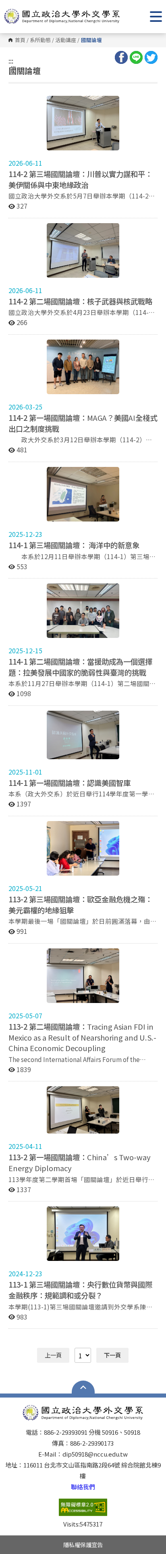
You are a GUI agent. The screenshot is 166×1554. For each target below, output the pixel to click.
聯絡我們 (83, 1486)
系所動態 (40, 40)
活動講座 (65, 40)
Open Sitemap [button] (83, 1387)
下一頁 (112, 1355)
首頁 (20, 40)
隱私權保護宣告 (83, 1544)
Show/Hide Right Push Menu (156, 16)
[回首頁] (62, 16)
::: (10, 60)
